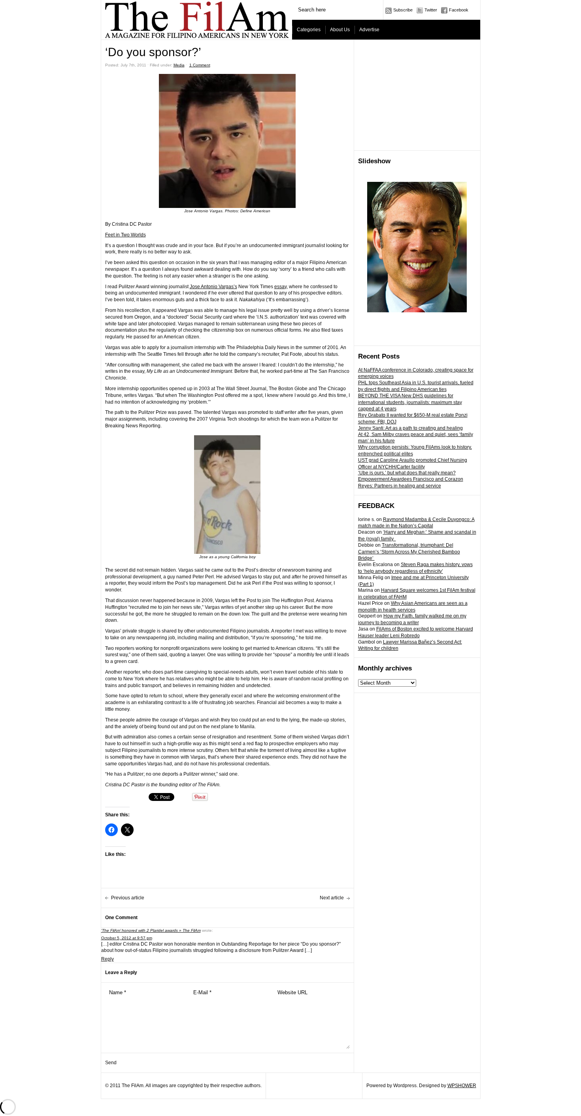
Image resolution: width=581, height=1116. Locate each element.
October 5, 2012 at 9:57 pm (126, 938)
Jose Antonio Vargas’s (213, 286)
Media (179, 65)
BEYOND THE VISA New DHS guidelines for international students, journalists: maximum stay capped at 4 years (410, 402)
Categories (309, 29)
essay (280, 286)
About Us (340, 29)
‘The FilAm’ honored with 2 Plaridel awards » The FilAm (151, 930)
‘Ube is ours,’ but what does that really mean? (407, 473)
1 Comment (199, 65)
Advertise (369, 29)
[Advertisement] (417, 95)
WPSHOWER (461, 1085)
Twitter (430, 10)
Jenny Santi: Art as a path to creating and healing (410, 428)
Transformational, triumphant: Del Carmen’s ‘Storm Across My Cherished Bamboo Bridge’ (409, 551)
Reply (107, 959)
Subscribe (403, 10)
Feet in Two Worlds (125, 235)
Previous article (127, 898)
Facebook (458, 10)
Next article (332, 898)
